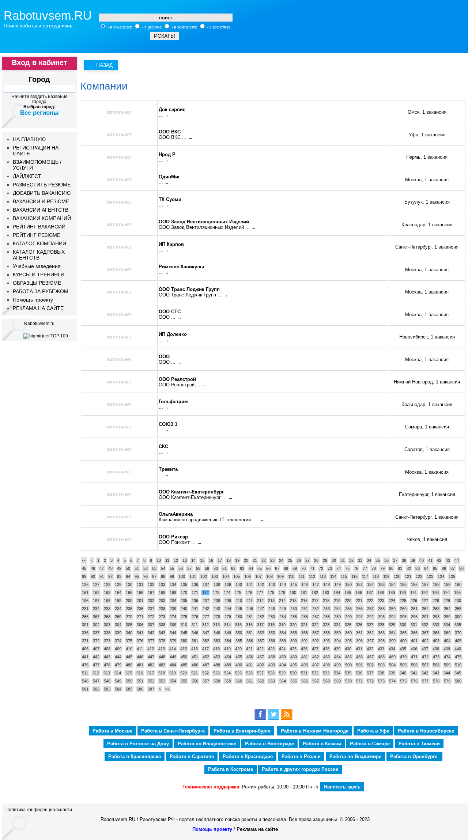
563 (271, 681)
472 (425, 657)
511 (85, 673)
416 (194, 649)
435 (403, 649)
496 (304, 665)
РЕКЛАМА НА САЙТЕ (38, 308)
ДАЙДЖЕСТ (27, 176)
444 (118, 657)
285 (293, 616)
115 (344, 576)
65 (259, 568)
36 (386, 560)
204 (173, 600)
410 (129, 649)
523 (216, 673)
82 (409, 568)
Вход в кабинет (39, 62)
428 (326, 649)
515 (128, 673)
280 (238, 616)
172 (205, 592)
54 (163, 568)
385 (238, 641)
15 (202, 560)
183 (325, 592)
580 (458, 681)
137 (206, 584)
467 (370, 657)
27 (307, 560)
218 (326, 600)
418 (216, 649)
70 (303, 568)
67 (277, 568)
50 (128, 568)
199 (118, 600)
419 (227, 649)
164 (118, 592)
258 (381, 608)
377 (151, 641)
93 (119, 576)
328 (381, 625)
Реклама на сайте (257, 829)
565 (293, 681)
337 (96, 633)
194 (446, 592)
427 (315, 649)
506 (414, 665)
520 (183, 673)
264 (447, 608)
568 (326, 681)
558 (217, 681)
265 (458, 608)
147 (315, 584)
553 (162, 681)
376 (140, 641)
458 (271, 657)
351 (249, 633)
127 (96, 584)
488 (217, 665)
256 (359, 608)
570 (348, 681)
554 (173, 681)
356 (304, 633)
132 (151, 584)
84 (426, 568)
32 (351, 560)
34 (369, 560)
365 (403, 633)
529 (282, 673)
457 (260, 657)
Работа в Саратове (192, 756)
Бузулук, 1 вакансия (427, 202)
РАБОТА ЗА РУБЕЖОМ (40, 291)
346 (195, 633)
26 (299, 560)
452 (206, 657)
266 (85, 616)
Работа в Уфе (373, 731)
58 (198, 568)
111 (302, 576)
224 (392, 600)
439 (447, 649)
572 (370, 681)
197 (96, 600)
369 (447, 633)
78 (373, 568)
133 (162, 584)
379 (173, 641)
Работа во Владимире (355, 756)
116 (354, 576)
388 (271, 641)
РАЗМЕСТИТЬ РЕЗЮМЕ (42, 185)
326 (359, 625)
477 (96, 665)
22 (263, 560)
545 (457, 673)
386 (249, 641)
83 (417, 568)
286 (304, 616)
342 (151, 633)
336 (85, 633)
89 (84, 576)
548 (107, 681)
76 (356, 568)
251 (304, 608)
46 (93, 568)
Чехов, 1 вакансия (427, 539)
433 (381, 649)
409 (118, 649)
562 (260, 681)
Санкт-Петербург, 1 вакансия (426, 247)
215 (293, 600)
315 (238, 625)
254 (337, 608)
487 (206, 665)
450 (184, 657)
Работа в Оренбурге (414, 756)
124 (441, 576)
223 (381, 600)
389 (282, 641)
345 (184, 633)
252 (315, 608)
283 (271, 616)
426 (304, 649)
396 (359, 641)
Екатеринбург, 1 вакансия (427, 494)
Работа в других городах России (300, 769)
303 (107, 625)
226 (414, 600)
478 (107, 665)
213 (271, 600)
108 (269, 576)
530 (293, 673)
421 (249, 649)
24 (281, 560)
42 (439, 560)
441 (85, 657)
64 (251, 568)
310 (184, 625)
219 (337, 600)
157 (425, 584)
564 (282, 681)
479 (118, 665)
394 (337, 641)
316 (249, 625)
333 (436, 625)
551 (140, 681)
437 (425, 649)
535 (348, 673)
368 (436, 633)
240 (184, 608)
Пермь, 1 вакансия (427, 157)
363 (381, 633)
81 (400, 568)
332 (425, 625)
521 (194, 673)
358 (326, 633)
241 (195, 608)
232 (96, 608)
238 (162, 608)
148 (326, 584)
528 (271, 673)
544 (447, 673)
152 (370, 584)
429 (337, 649)
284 (282, 616)
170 (184, 592)
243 (217, 608)
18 (228, 560)
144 (282, 584)
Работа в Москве (112, 731)
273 (162, 616)
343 (162, 633)
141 (249, 584)
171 (195, 592)
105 (236, 576)
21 (255, 560)
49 (119, 568)
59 (207, 568)
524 (227, 673)
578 (436, 681)
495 (293, 665)
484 (173, 665)
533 (326, 673)
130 (129, 584)
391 (304, 641)
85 (435, 568)
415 (183, 649)
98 (163, 576)
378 (162, 641)
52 (145, 568)
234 (118, 608)
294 (392, 616)
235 (129, 608)
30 (334, 560)
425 (293, 649)
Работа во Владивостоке (207, 743)
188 (380, 592)
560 (238, 681)
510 (458, 665)
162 (96, 592)
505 (403, 665)
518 (161, 673)
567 (315, 681)
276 (195, 616)
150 (348, 584)
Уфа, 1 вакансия (427, 134)
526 (249, 673)
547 (96, 681)
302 (96, 625)
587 (151, 689)
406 (85, 649)
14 (193, 560)
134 (173, 584)
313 (216, 625)
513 (106, 673)
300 (458, 616)
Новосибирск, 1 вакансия (427, 337)
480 (129, 665)
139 (227, 584)
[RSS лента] (286, 719)
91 (101, 576)
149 (337, 584)
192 (424, 592)
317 (260, 625)
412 (150, 649)
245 (238, 608)
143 (271, 584)
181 (304, 592)
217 (315, 600)
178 (271, 592)
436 (414, 649)
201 (140, 600)
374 (118, 641)
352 (260, 633)
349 (227, 633)
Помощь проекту (33, 300)
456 (249, 657)
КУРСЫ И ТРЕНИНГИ (38, 274)
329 (392, 625)
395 (348, 641)
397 (370, 641)
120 (397, 576)
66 (268, 568)
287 (315, 616)
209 (227, 600)
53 (154, 568)
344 (173, 633)
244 (227, 608)
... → (164, 115)
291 (359, 616)
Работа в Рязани (301, 756)
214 (282, 600)
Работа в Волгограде (269, 743)
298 (436, 616)
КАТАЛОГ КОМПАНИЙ (39, 243)
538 (381, 673)
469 (392, 657)
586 (140, 689)
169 (173, 592)
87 (452, 568)
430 (348, 649)
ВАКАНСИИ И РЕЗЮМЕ (41, 201)
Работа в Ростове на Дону (138, 743)
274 (173, 616)
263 (436, 608)
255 (348, 608)
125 (452, 576)
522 (205, 673)
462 (315, 657)
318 (271, 625)
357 (315, 633)
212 (260, 600)
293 (381, 616)
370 (458, 633)
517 (150, 673)
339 (118, 633)
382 (206, 641)
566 (304, 681)
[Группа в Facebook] (260, 719)
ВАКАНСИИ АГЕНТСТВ (40, 210)
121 (408, 576)
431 (359, 649)
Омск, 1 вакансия (427, 112)
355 (293, 633)
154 (392, 584)
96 (145, 576)
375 (129, 641)
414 (172, 649)
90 (93, 576)
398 (381, 641)
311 (195, 625)
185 (347, 592)
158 (436, 584)
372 (96, 641)
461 (304, 657)
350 (238, 633)
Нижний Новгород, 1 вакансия (427, 382)
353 (271, 633)
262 (425, 608)
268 (107, 616)
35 (377, 560)
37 (395, 560)
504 (392, 665)
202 (151, 600)
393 (326, 641)
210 (238, 600)
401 (414, 641)
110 (291, 576)
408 (107, 649)
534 (337, 673)
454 (227, 657)
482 (151, 665)
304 (118, 625)
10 (158, 560)
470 (403, 657)
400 (403, 641)
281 (249, 616)
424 (282, 649)
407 (96, 649)
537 (370, 673)
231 (85, 608)
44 (456, 560)
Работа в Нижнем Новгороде (314, 731)
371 (85, 641)
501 (359, 665)
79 (382, 568)
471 (414, 657)
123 (430, 576)
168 (162, 592)
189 (391, 592)
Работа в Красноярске (134, 756)
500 (348, 665)
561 (249, 681)
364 (392, 633)
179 (282, 592)
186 (358, 592)
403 (436, 641)
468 (381, 657)
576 (414, 681)
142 (260, 584)
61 (224, 568)
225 (403, 600)
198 (107, 600)
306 (140, 625)
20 (246, 560)
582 (96, 689)
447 (151, 657)
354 (282, 633)
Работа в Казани (322, 743)
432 (370, 649)
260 (403, 608)
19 (237, 560)
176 (249, 592)
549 (118, 681)
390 (293, 641)
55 (172, 568)
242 (206, 608)
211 (249, 600)
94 (128, 576)
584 (118, 689)
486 (195, 665)
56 (180, 568)
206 (195, 600)
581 (85, 689)
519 (172, 673)
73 (330, 568)
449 (173, 657)
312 (205, 625)
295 (403, 616)
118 (376, 576)
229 (447, 600)
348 (217, 633)
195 (457, 592)
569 (337, 681)
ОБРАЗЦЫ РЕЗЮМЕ (37, 283)
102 (203, 576)
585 (129, 689)
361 (359, 633)
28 (316, 560)
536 (359, 673)
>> (167, 689)
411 (140, 649)
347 (206, 633)
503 (381, 665)
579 (447, 681)
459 (282, 657)
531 (304, 673)
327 (370, 625)
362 (370, 633)
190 (402, 592)
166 (140, 592)
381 (195, 641)
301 (85, 625)
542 (425, 673)
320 (293, 625)
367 (425, 633)
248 (271, 608)
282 (260, 616)
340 (129, 633)
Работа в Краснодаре (248, 756)
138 (217, 584)
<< (84, 560)
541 (414, 673)
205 (184, 600)
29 (325, 560)
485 (184, 665)
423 (271, 649)
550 (129, 681)
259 (392, 608)
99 (172, 576)
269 (118, 616)
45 (84, 568)
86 (444, 568)
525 (238, 673)
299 (447, 616)
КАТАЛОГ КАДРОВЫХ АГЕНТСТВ (39, 255)
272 (151, 616)
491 (249, 665)
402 (425, 641)
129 (118, 584)
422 (260, 649)
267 (96, 616)
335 (457, 625)
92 (110, 576)
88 (461, 568)
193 (435, 592)
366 (414, 633)
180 (293, 592)
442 (96, 657)
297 (425, 616)
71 (312, 568)
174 (227, 592)
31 (342, 560)
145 (293, 584)
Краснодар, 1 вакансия (426, 224)
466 (359, 657)
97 (154, 576)
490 (238, 665)
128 (107, 584)
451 (195, 657)
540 (403, 673)
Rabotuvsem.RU (48, 15)
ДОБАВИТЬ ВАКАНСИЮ (42, 193)
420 (238, 649)
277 (206, 616)
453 (217, 657)
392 (315, 641)
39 (413, 560)
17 (220, 560)
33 (360, 560)
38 (404, 560)
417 (205, 649)
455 (238, 657)
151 (359, 584)
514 (117, 673)
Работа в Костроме (230, 769)
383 (217, 641)
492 (260, 665)
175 (238, 592)
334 (447, 625)
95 (137, 576)
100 (181, 576)
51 (137, 568)
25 (290, 560)
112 (312, 576)
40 (421, 560)
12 (176, 560)
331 (414, 625)
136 (195, 584)
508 (436, 665)
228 (436, 600)
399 (392, 641)
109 (280, 576)
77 (365, 568)
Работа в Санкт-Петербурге (173, 731)
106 (247, 576)
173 (216, 592)
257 (370, 608)
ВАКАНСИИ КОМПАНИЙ (42, 218)
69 (294, 568)
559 (227, 681)
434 (392, 649)
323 (326, 625)
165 (129, 592)
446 (140, 657)
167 (151, 592)
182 (315, 592)
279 (227, 616)
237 (151, 608)
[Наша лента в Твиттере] (273, 719)
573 (381, 681)
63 (242, 568)
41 (430, 560)
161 (85, 592)
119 (386, 576)
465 (348, 657)
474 (447, 657)
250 (293, 608)
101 (192, 576)
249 (282, 608)
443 (107, 657)
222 (370, 600)
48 (110, 568)
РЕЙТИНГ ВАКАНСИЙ (39, 227)
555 (184, 681)
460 (293, 657)
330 (403, 625)
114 (333, 576)
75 (347, 568)
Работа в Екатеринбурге (242, 731)
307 (151, 625)
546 (85, 681)
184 (336, 592)
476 (85, 665)
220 (348, 600)
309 (173, 625)
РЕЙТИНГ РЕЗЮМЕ (36, 235)
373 (107, 641)
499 (337, 665)
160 (458, 584)
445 (129, 657)
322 (315, 625)
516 (139, 673)
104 (225, 576)
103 (214, 576)
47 (101, 568)
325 (348, 625)
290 (348, 616)
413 (161, 649)
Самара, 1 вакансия (427, 427)
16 (211, 560)
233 (107, 608)
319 (282, 625)
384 (227, 641)
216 (304, 600)
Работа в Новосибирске (426, 731)
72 (321, 568)
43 (448, 560)
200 (129, 600)
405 (458, 641)
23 (272, 560)
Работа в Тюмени (419, 743)
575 (403, 681)
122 (419, 576)
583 (107, 689)
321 (304, 625)
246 (249, 608)
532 (315, 673)
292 (370, 616)
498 (326, 665)
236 (140, 608)
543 (436, 673)
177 (260, 592)
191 (413, 592)
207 (206, 600)
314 (227, 625)
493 (271, 665)
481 (140, 665)
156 (414, 584)
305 (129, 625)
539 (392, 673)
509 (447, 665)
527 (260, 673)
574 (392, 681)
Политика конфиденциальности (38, 809)
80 (391, 568)
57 (189, 568)
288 (326, 616)
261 (414, 608)
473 (436, 657)
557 (206, 681)
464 (337, 657)
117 (365, 576)
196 (85, 600)
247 (260, 608)
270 (129, 616)
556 (195, 681)
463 (326, 657)
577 (425, 681)
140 (238, 584)
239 (173, 608)
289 (337, 616)
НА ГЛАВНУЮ (29, 139)
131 (140, 584)
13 (184, 560)
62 (233, 568)
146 (304, 584)
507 (425, 665)
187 (369, 592)
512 (96, 673)
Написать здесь (342, 787)
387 (260, 641)
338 (107, 633)
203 (162, 600)
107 (258, 576)
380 (184, 641)
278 (217, 616)
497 (315, 665)
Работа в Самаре (370, 743)
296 (414, 616)
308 (162, 625)
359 (337, 633)
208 (217, 600)
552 (151, 681)
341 (140, 633)
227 (425, 600)
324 (337, 625)
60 (216, 568)
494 (282, 665)
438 (436, 649)
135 (184, 584)
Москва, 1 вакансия (427, 179)
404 (447, 641)
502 (370, 665)
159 (447, 584)
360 (348, 633)
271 (140, 616)
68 (286, 568)
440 (457, 649)
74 (338, 568)
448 (162, 657)
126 (85, 584)
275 (184, 616)
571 (359, 681)
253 (326, 608)
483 (162, 665)
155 (403, 584)
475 (458, 657)
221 (359, 600)
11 (167, 560)
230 (457, 600)
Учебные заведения (37, 266)
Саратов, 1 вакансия (427, 449)
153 (381, 584)
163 (107, 592)
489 (227, 665)
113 (323, 576)
